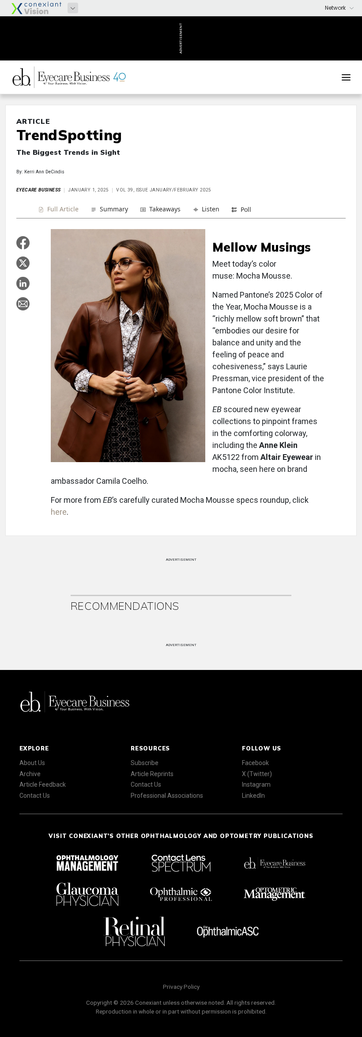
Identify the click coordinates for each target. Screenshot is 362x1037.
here (59, 512)
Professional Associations (167, 795)
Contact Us (34, 795)
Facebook (255, 762)
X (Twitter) (257, 773)
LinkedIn (253, 795)
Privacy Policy (181, 986)
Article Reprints (152, 773)
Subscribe (144, 762)
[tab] (58, 210)
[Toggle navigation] (346, 77)
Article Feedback (42, 784)
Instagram (256, 784)
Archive (30, 773)
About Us (32, 762)
